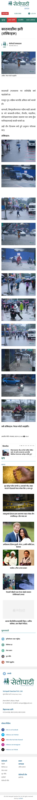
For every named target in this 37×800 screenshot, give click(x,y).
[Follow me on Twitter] (7, 46)
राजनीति (20, 20)
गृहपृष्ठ (3, 764)
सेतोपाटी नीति (5, 780)
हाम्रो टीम (20, 777)
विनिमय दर (4, 767)
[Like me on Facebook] (5, 47)
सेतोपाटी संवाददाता (15, 43)
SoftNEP (20, 798)
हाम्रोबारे (3, 777)
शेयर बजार (4, 770)
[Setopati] (18, 682)
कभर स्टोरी (11, 20)
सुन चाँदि (3, 774)
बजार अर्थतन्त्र (30, 20)
